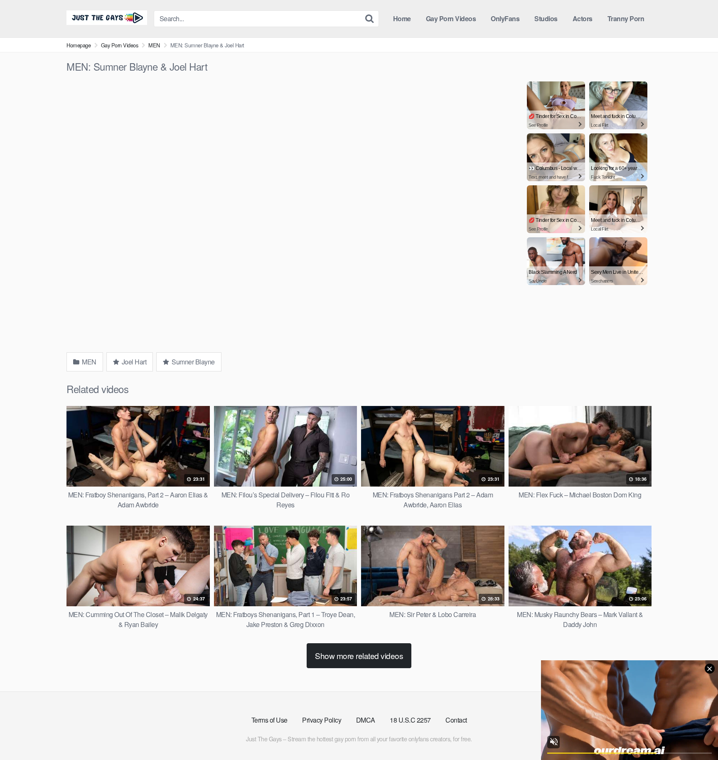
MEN (154, 45)
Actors (583, 18)
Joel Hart (133, 361)
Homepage (78, 45)
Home (402, 18)
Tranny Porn (625, 18)
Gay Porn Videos (451, 18)
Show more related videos (359, 655)
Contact (456, 720)
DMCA (365, 720)
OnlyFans (505, 18)
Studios (546, 18)
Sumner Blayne (192, 361)
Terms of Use (269, 720)
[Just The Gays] (106, 17)
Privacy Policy (321, 720)
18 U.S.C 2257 (410, 720)
